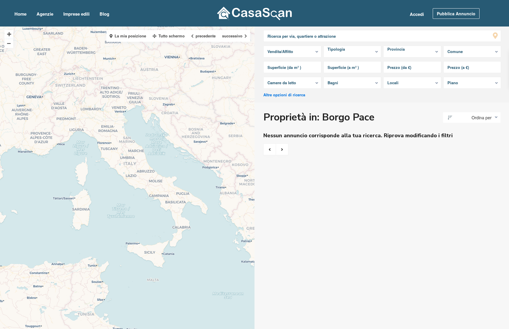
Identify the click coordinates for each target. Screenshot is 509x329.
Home (20, 14)
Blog (104, 14)
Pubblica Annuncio (456, 13)
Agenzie (45, 14)
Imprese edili (76, 14)
